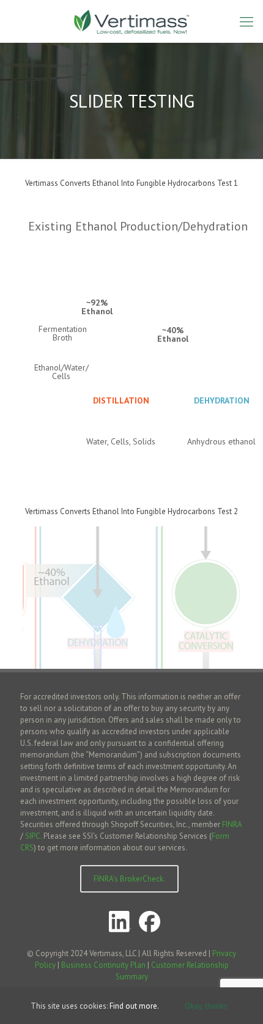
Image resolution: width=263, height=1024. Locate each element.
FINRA (232, 824)
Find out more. (134, 1006)
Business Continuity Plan (103, 965)
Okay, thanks (206, 1005)
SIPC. (33, 836)
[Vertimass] (131, 21)
